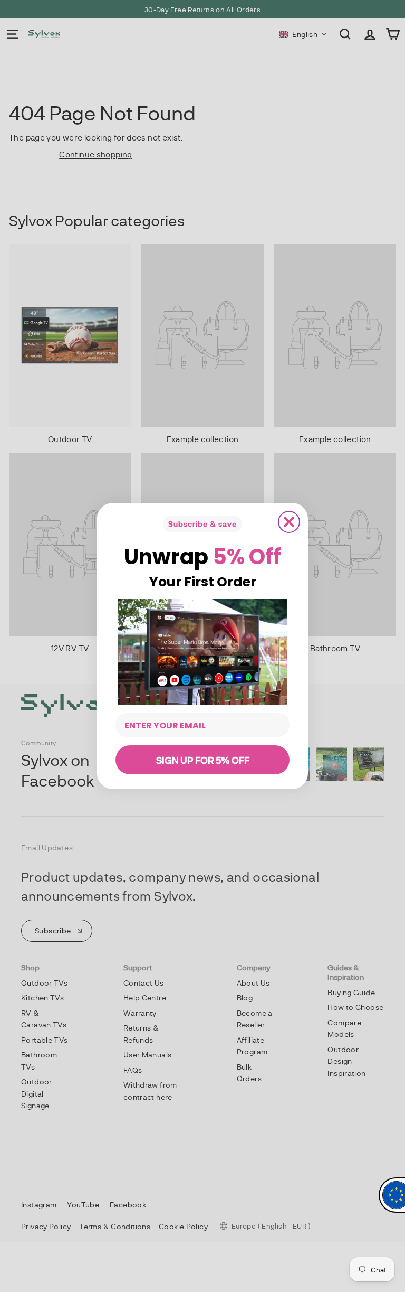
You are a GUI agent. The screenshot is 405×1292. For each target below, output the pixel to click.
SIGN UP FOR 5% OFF (202, 760)
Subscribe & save (202, 524)
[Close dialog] (289, 521)
